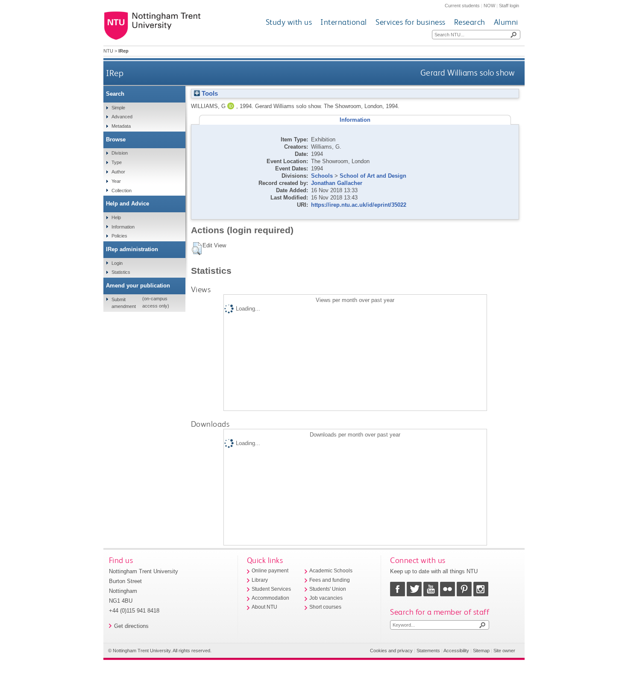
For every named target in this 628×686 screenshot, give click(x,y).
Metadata (121, 126)
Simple (118, 107)
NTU (108, 50)
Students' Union (327, 589)
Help (116, 217)
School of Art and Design (373, 176)
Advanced (122, 116)
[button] (197, 248)
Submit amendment (124, 303)
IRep (114, 72)
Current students (462, 5)
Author (118, 171)
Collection (122, 190)
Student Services (271, 589)
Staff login (509, 5)
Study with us (289, 22)
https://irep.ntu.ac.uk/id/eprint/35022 (358, 205)
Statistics (121, 272)
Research (469, 22)
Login (117, 263)
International (343, 22)
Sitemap (481, 650)
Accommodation (270, 598)
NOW (489, 5)
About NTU (264, 607)
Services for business (411, 22)
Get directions (131, 626)
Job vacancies (326, 598)
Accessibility (456, 650)
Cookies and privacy (391, 650)
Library (260, 580)
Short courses (325, 607)
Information (123, 226)
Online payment (270, 570)
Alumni (506, 22)
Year (116, 181)
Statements (428, 650)
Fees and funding (329, 580)
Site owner (504, 650)
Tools (209, 93)
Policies (119, 235)
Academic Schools (330, 570)
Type (117, 162)
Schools (322, 176)
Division (120, 152)
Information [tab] (355, 120)
